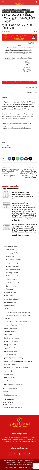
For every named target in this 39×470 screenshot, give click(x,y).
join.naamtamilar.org (30, 441)
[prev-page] (3, 240)
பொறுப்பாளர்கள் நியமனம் (17, 11)
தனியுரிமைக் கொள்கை (25, 464)
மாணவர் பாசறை (9, 378)
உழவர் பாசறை (8, 374)
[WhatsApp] (18, 159)
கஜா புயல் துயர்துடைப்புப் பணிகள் (17, 325)
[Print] (26, 159)
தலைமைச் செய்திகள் (7, 9)
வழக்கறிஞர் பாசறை (10, 371)
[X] (13, 159)
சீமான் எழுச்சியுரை (12, 273)
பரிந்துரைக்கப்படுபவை (10, 189)
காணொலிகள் (8, 405)
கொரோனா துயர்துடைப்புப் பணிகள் (17, 322)
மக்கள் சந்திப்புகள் (12, 279)
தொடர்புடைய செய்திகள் (10, 186)
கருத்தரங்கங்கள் (9, 306)
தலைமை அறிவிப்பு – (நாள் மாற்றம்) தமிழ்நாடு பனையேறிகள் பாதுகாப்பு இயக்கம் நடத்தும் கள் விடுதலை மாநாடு (28, 174)
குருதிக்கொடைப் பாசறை (12, 348)
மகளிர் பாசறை (9, 335)
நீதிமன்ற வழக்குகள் (12, 286)
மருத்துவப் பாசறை (10, 345)
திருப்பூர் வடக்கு (6, 11)
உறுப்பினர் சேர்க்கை (9, 461)
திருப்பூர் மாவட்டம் (29, 11)
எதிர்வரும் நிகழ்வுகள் (14, 260)
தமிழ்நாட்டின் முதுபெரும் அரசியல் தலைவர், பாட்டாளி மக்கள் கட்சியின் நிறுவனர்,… (10, 173)
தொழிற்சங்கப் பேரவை (11, 338)
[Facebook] (9, 159)
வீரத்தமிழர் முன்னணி (11, 341)
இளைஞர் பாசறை (18, 9)
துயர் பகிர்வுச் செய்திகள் (13, 269)
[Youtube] (29, 454)
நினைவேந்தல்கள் (10, 302)
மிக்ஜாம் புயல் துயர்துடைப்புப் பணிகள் (18, 312)
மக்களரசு (6, 391)
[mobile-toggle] (3, 2)
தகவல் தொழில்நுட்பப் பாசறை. (14, 358)
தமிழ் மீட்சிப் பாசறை (10, 364)
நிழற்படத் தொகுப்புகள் (10, 402)
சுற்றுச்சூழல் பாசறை (10, 351)
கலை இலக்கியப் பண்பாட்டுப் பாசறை (16, 368)
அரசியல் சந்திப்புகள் (12, 283)
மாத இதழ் (29, 463)
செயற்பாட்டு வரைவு (10, 395)
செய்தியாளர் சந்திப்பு (13, 276)
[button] (36, 2)
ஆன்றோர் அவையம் (10, 328)
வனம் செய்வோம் (11, 355)
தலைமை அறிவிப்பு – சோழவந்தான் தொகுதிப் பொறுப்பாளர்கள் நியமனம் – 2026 (23, 195)
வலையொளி (21, 463)
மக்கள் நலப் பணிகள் (11, 309)
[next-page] (6, 240)
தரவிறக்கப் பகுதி (8, 399)
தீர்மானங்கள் (10, 289)
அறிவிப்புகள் (27, 9)
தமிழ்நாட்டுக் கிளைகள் (10, 388)
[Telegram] (22, 159)
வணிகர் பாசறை (9, 381)
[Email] (30, 159)
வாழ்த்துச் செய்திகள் (14, 253)
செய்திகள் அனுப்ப (11, 463)
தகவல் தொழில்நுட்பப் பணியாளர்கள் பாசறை (18, 361)
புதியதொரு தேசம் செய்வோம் (12, 407)
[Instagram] (14, 454)
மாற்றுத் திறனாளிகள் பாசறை (13, 384)
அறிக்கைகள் (10, 250)
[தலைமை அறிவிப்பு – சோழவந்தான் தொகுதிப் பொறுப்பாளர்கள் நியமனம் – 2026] (6, 194)
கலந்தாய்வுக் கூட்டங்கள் (11, 299)
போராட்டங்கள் (8, 296)
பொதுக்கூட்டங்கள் (10, 293)
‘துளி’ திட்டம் (20, 461)
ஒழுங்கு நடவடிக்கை (14, 266)
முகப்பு (3, 7)
